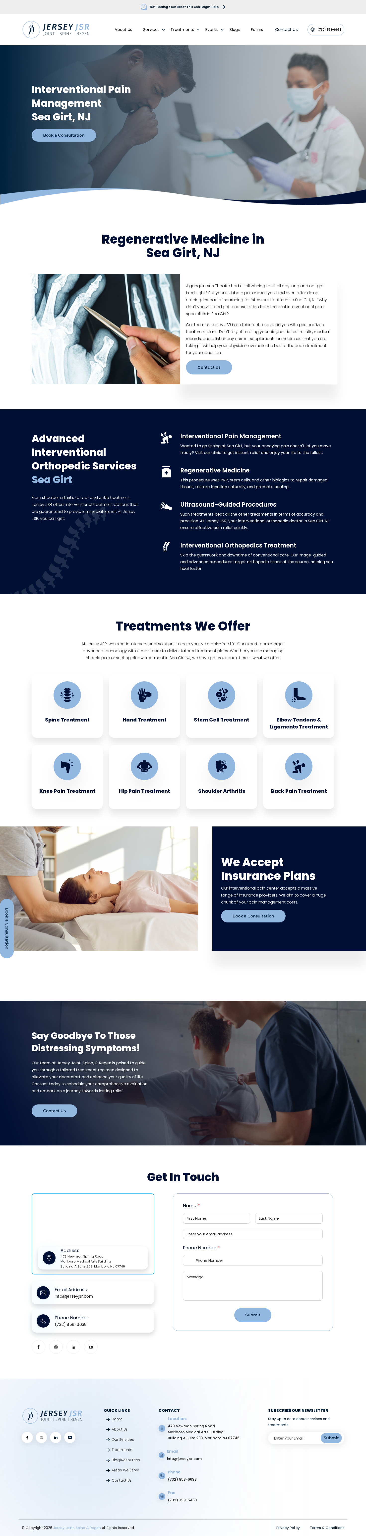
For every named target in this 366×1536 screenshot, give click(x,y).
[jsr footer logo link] (52, 1416)
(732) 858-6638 (329, 29)
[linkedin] (73, 1347)
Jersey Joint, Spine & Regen (77, 1527)
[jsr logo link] (56, 29)
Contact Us (286, 29)
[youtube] (91, 1347)
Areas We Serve (125, 1470)
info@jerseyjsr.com (184, 1458)
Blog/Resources (126, 1459)
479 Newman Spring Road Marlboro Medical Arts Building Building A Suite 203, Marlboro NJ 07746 (204, 1432)
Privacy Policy (288, 1527)
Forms (257, 29)
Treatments (182, 29)
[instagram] (56, 1347)
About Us (123, 29)
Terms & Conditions (327, 1527)
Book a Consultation (64, 135)
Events (211, 29)
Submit (252, 1315)
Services (151, 29)
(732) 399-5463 (182, 1500)
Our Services (123, 1439)
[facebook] (38, 1347)
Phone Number (201, 1248)
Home (117, 1419)
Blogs (234, 29)
